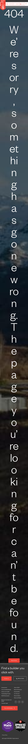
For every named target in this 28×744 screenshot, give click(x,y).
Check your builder (5, 691)
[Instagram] (19, 702)
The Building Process (5, 693)
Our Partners (17, 693)
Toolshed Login (4, 703)
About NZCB (16, 687)
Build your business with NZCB (6, 700)
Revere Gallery (17, 695)
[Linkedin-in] (22, 702)
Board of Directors (18, 689)
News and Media (17, 697)
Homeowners (4, 687)
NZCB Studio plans (5, 695)
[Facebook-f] (16, 702)
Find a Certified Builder (6, 689)
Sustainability (17, 691)
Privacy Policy (4, 735)
